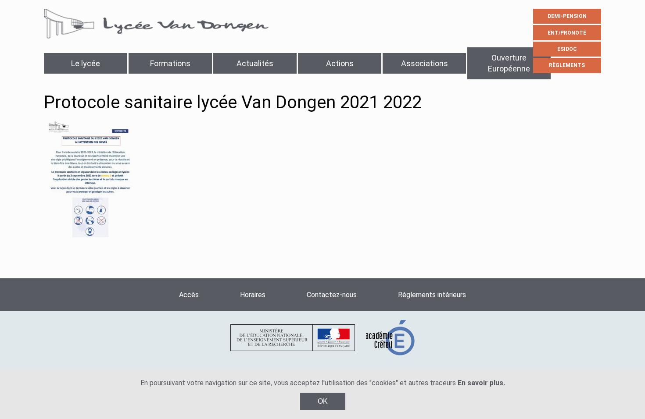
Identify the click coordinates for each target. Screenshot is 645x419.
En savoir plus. (481, 383)
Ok (323, 401)
